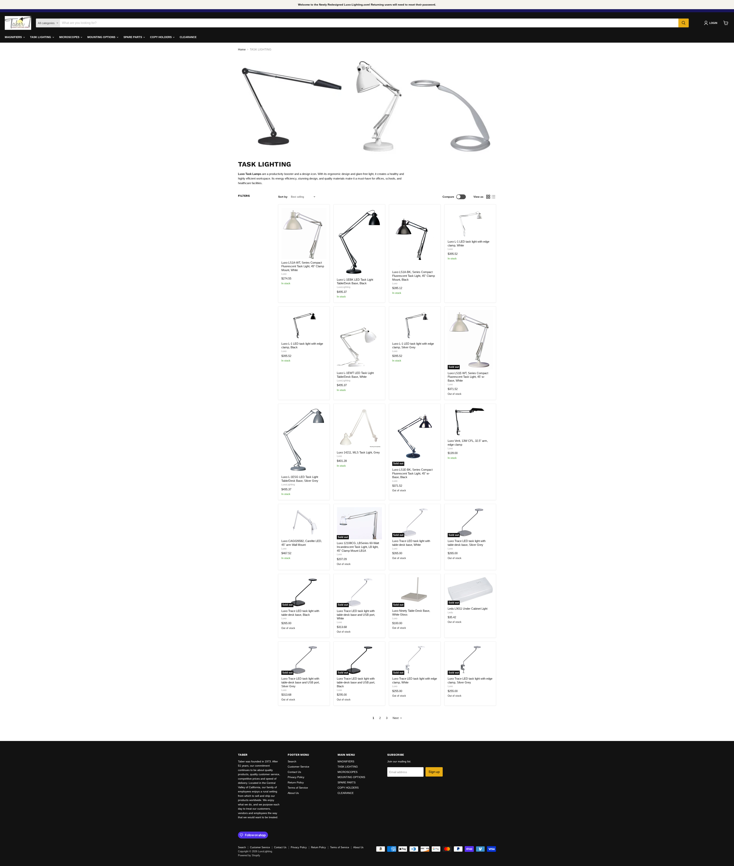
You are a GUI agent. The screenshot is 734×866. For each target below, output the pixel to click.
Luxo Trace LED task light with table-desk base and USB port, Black (356, 682)
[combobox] (369, 23)
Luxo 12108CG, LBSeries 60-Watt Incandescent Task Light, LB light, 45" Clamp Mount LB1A (358, 546)
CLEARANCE (188, 37)
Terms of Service (298, 787)
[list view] (493, 197)
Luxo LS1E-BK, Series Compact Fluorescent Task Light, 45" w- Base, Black (412, 473)
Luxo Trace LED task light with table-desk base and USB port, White (356, 614)
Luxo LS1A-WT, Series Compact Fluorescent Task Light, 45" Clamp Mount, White (302, 266)
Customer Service (298, 766)
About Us (293, 793)
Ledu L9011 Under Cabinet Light (467, 608)
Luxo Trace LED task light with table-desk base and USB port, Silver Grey (300, 682)
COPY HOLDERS (161, 37)
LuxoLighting (343, 287)
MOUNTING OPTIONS (101, 37)
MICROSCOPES (69, 37)
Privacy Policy (296, 777)
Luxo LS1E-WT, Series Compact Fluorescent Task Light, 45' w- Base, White (468, 376)
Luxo (284, 274)
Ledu (450, 612)
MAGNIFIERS (14, 37)
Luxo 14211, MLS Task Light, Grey (358, 452)
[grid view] (488, 197)
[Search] (683, 23)
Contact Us (294, 771)
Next (396, 718)
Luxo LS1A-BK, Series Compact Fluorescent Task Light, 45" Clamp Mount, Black (413, 275)
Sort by (282, 196)
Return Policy (296, 782)
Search (292, 761)
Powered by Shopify (249, 855)
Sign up (434, 772)
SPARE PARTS (133, 37)
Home (242, 49)
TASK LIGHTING (41, 37)
